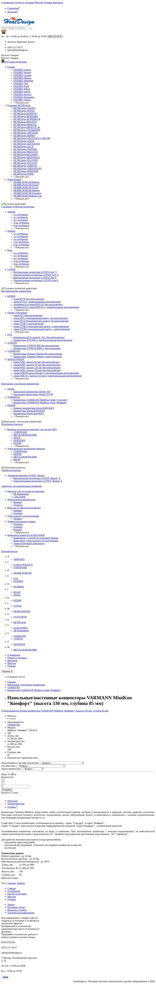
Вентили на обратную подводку (24, 507)
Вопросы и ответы (17, 910)
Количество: (7, 777)
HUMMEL (18, 586)
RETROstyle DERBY (24, 135)
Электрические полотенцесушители (26, 448)
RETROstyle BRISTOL (25, 124)
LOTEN (11, 269)
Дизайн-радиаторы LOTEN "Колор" (26, 475)
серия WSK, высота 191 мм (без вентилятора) (37, 370)
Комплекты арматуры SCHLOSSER (26, 535)
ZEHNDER (19, 440)
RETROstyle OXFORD (25, 149)
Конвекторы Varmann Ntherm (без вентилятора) (37, 354)
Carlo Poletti (19, 497)
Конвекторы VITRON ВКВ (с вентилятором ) (37, 348)
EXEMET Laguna (22, 75)
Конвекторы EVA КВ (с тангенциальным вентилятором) (42, 340)
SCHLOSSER (20, 628)
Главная (11, 682)
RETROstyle (19, 622)
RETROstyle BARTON (25, 113)
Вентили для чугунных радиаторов (25, 491)
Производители (9, 551)
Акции (10, 904)
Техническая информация (20, 912)
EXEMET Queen (21, 91)
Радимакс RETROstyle (18, 105)
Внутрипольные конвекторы (16, 291)
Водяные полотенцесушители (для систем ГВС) (32, 429)
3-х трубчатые (20, 217)
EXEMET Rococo (22, 94)
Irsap (9, 250)
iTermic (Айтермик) (17, 312)
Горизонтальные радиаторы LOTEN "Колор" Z (37, 481)
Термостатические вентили (21, 499)
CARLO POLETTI (23, 564)
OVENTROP (20, 617)
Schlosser (18, 527)
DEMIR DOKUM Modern (26, 190)
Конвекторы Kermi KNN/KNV (29, 411)
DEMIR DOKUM (22, 573)
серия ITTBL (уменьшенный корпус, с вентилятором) (41, 326)
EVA (9, 334)
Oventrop (18, 505)
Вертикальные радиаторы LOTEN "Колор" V (37, 478)
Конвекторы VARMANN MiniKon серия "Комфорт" (40, 402)
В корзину (7, 790)
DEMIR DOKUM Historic (26, 182)
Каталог (9, 58)
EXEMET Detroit (22, 72)
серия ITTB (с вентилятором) (28, 323)
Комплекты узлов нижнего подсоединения (35, 540)
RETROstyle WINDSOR (25, 171)
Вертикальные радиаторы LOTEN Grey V (35, 272)
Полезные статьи (16, 907)
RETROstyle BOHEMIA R (26, 119)
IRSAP (16, 437)
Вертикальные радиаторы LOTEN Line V (35, 277)
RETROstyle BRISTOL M (26, 127)
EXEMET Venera (22, 100)
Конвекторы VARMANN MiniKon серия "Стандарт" (40, 400)
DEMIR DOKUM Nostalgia (27, 193)
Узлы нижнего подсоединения (23, 516)
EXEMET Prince (21, 89)
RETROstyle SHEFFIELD (26, 157)
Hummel (17, 502)
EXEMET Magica (22, 78)
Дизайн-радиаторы (11, 470)
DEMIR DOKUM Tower (25, 187)
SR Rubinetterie (21, 494)
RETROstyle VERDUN (25, 165)
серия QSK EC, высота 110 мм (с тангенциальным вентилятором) (47, 375)
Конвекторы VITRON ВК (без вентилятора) (36, 345)
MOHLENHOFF (15, 359)
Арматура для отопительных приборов (21, 486)
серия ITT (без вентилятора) (28, 315)
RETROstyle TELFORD (25, 160)
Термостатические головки (21, 521)
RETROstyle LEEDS (23, 141)
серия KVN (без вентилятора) (28, 299)
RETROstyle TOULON (25, 163)
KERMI (11, 296)
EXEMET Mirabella (23, 80)
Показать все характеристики (22, 757)
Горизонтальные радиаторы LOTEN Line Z (35, 280)
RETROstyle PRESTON (25, 152)
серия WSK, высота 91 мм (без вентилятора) (36, 362)
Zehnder (11, 231)
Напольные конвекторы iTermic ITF (31, 391)
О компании (7, 2)
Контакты (58, 2)
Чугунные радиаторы (15, 62)
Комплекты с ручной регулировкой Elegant (35, 538)
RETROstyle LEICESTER (26, 144)
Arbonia (11, 211)
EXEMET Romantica (23, 97)
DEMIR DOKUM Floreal (26, 185)
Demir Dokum (14, 179)
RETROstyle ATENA (24, 111)
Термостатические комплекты (28, 543)
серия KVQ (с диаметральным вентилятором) (37, 301)
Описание (12, 801)
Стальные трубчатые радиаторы (17, 206)
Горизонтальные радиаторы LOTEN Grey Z (36, 275)
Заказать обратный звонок (21, 42)
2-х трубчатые (20, 214)
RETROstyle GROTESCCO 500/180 (31, 138)
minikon (21, 883)
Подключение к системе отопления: (20, 763)
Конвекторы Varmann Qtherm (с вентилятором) (37, 356)
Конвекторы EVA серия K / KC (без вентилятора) (39, 337)
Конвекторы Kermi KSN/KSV (28, 413)
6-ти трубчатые (21, 225)
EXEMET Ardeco (22, 69)
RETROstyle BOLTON (25, 122)
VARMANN (13, 351)
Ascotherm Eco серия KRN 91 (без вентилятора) (38, 304)
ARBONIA (19, 559)
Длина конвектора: (11, 768)
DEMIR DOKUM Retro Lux (27, 196)
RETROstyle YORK (23, 174)
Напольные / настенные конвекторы (20, 383)
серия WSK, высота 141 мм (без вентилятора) (37, 367)
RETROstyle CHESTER (25, 133)
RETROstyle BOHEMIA (25, 116)
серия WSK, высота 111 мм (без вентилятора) (36, 365)
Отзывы (48, 2)
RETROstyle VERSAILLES (27, 168)
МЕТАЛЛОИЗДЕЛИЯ (25, 435)
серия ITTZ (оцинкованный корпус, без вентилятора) (41, 321)
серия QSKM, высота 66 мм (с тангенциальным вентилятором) (46, 373)
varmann (11, 883)
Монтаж (39, 2)
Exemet (11, 67)
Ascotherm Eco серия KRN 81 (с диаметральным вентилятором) (46, 307)
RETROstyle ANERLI (24, 108)
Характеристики (16, 803)
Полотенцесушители (12, 424)
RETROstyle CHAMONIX (26, 130)
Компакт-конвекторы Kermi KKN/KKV (33, 408)
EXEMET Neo (20, 83)
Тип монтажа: (8, 766)
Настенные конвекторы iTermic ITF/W (33, 394)
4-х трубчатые (20, 220)
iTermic (11, 389)
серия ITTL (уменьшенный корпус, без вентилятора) (40, 318)
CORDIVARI (20, 432)
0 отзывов (11, 718)
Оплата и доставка (24, 2)
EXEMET (18, 581)
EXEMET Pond (21, 86)
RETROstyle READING (25, 154)
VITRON (12, 343)
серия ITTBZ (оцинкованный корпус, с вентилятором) (41, 329)
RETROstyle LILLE (23, 146)
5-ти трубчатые (21, 222)
